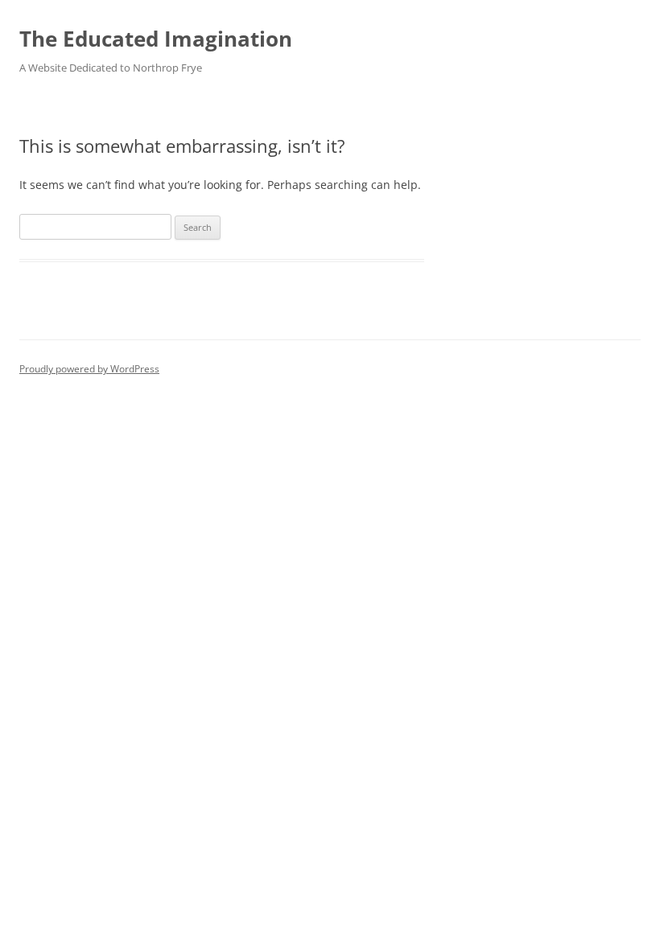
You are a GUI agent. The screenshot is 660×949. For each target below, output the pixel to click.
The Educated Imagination (155, 38)
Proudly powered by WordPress (89, 369)
